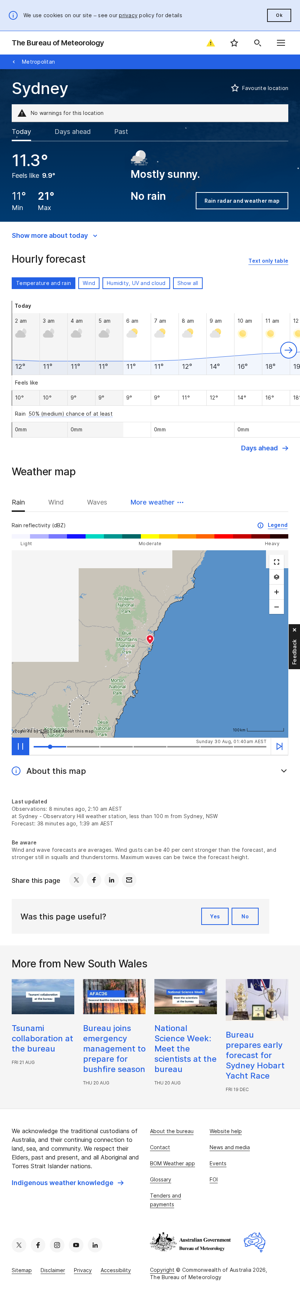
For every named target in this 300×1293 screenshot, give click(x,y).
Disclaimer (53, 1270)
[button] (288, 350)
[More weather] (276, 577)
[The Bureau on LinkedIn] (95, 1245)
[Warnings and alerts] (210, 42)
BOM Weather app (172, 1163)
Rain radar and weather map (242, 201)
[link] (268, 261)
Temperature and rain (43, 283)
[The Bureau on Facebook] (38, 1245)
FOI (214, 1179)
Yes (215, 916)
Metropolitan (38, 62)
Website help (226, 1131)
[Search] (257, 42)
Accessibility (116, 1270)
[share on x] (76, 880)
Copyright (162, 1270)
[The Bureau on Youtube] (76, 1245)
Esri (44, 731)
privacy (128, 15)
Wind (89, 283)
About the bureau (172, 1131)
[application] (150, 644)
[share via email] (129, 880)
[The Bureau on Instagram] (57, 1245)
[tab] (27, 131)
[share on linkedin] (111, 880)
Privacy (83, 1270)
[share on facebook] (94, 880)
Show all (187, 283)
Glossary (160, 1179)
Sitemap (22, 1270)
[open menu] (281, 42)
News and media (230, 1147)
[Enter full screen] (276, 562)
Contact (160, 1147)
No (245, 916)
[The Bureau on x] (19, 1245)
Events (218, 1163)
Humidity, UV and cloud (136, 283)
